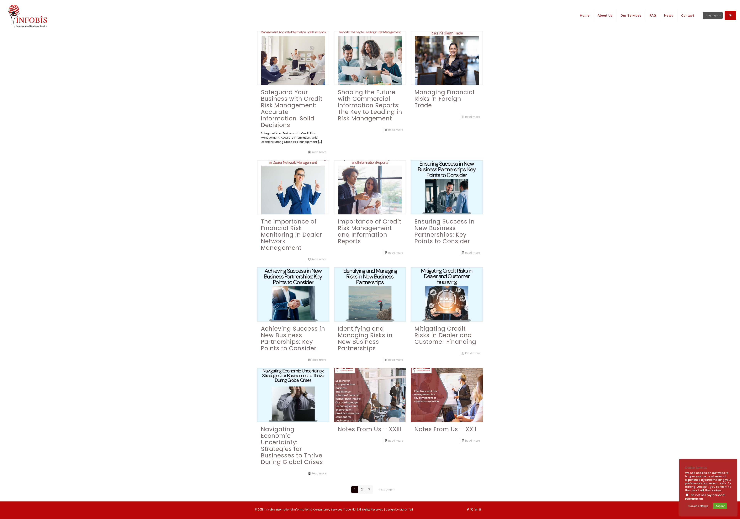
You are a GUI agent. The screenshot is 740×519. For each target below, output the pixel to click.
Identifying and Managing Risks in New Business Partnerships (365, 338)
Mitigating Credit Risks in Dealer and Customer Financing (445, 335)
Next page (386, 489)
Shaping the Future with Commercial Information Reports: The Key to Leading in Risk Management (370, 105)
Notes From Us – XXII (445, 429)
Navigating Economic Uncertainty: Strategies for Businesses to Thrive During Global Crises (292, 445)
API (730, 15)
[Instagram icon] (479, 509)
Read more (319, 152)
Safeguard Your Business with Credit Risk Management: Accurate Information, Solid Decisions (292, 108)
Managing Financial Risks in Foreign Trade (444, 98)
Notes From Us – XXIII (369, 429)
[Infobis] (31, 15)
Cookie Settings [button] (698, 506)
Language (711, 15)
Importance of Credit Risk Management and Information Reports (369, 231)
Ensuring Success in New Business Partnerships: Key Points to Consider (445, 231)
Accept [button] (720, 506)
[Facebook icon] (467, 509)
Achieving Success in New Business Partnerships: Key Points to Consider (293, 338)
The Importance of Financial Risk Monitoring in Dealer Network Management (291, 234)
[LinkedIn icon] (475, 509)
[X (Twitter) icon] (471, 509)
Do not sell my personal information (705, 497)
